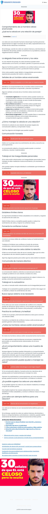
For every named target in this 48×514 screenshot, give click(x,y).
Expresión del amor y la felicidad (16, 425)
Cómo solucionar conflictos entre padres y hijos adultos (24, 427)
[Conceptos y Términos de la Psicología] (10, 2)
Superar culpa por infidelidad (11, 444)
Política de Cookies (21, 505)
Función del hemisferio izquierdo (12, 449)
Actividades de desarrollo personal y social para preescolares (21, 446)
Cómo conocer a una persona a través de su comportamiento (24, 438)
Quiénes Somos (19, 499)
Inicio (11, 499)
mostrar (14, 36)
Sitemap (29, 505)
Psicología (28, 499)
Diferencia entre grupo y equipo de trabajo (17, 435)
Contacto (35, 499)
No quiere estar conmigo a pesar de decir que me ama (19, 455)
